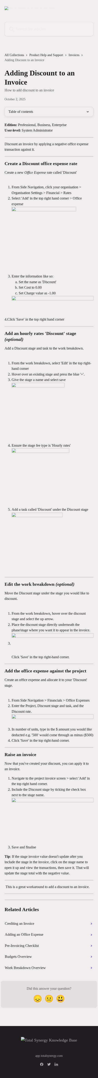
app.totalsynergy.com (49, 1055)
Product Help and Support (46, 55)
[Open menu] (89, 8)
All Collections (14, 55)
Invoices (74, 55)
